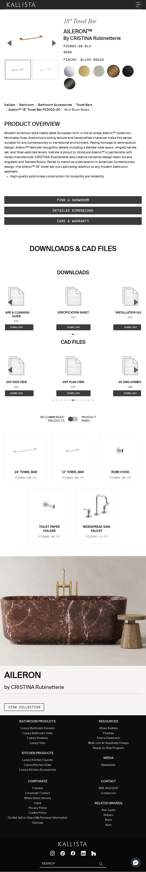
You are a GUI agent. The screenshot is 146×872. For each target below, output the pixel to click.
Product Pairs (89, 419)
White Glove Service (37, 798)
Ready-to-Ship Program (108, 748)
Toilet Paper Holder (49, 529)
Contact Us (108, 793)
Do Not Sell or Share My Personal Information (37, 818)
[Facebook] (73, 853)
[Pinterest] (62, 853)
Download (73, 327)
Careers (37, 788)
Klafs (108, 820)
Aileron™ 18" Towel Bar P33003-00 (34, 109)
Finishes (108, 733)
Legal (37, 803)
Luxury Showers (37, 738)
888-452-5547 (108, 788)
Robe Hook (120, 472)
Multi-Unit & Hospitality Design (108, 743)
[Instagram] (52, 853)
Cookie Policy (37, 813)
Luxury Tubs (38, 743)
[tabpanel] (73, 486)
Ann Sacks (108, 810)
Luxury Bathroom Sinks (37, 733)
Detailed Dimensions (73, 210)
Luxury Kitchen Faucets (37, 760)
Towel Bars (84, 105)
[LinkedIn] (83, 853)
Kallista (9, 105)
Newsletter (108, 765)
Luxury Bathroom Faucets (37, 728)
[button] (136, 863)
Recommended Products (52, 419)
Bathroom (26, 105)
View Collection (24, 707)
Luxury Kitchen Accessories (37, 770)
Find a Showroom (73, 200)
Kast (108, 825)
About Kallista (108, 728)
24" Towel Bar (25, 472)
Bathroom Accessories (55, 105)
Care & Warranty (73, 221)
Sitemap (37, 823)
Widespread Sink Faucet (97, 529)
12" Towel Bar (73, 472)
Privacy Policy (37, 808)
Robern (108, 815)
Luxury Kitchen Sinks (37, 765)
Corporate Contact (37, 793)
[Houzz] (93, 853)
